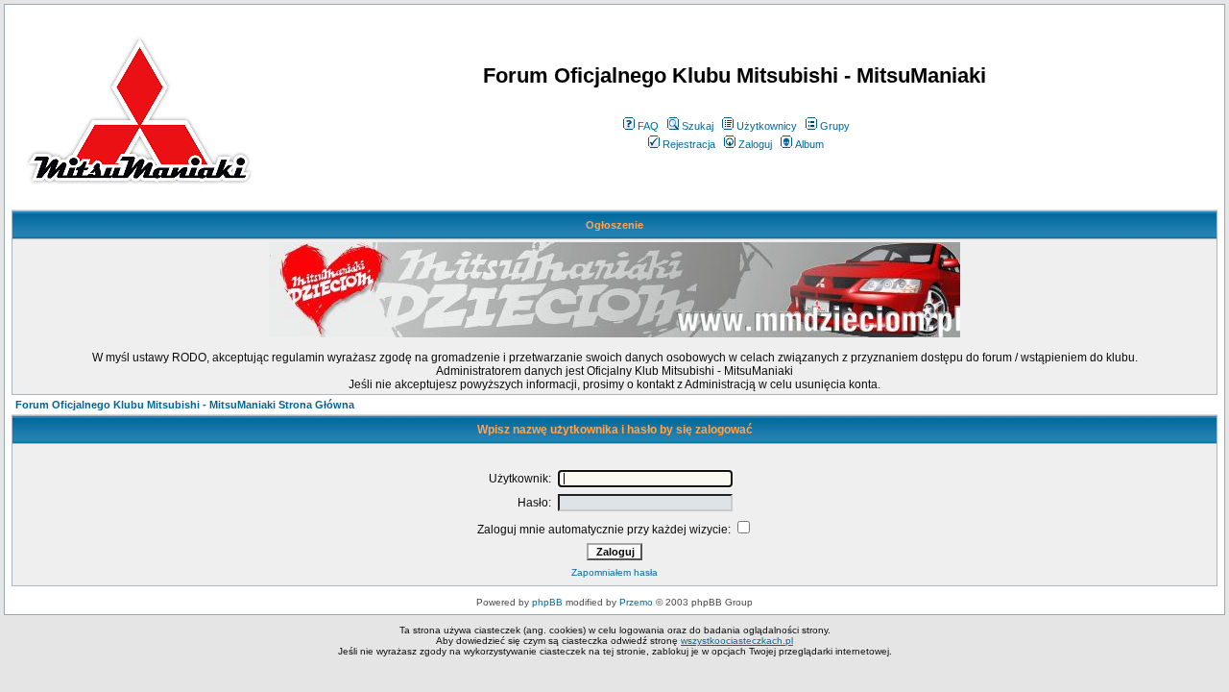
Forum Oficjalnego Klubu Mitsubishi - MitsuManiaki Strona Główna (184, 404)
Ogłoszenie (614, 225)
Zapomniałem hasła (614, 572)
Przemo (636, 602)
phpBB (547, 602)
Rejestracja (689, 144)
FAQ (648, 126)
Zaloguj (755, 144)
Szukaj (697, 126)
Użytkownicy (766, 126)
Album (809, 144)
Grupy (835, 126)
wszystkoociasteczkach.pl (737, 640)
